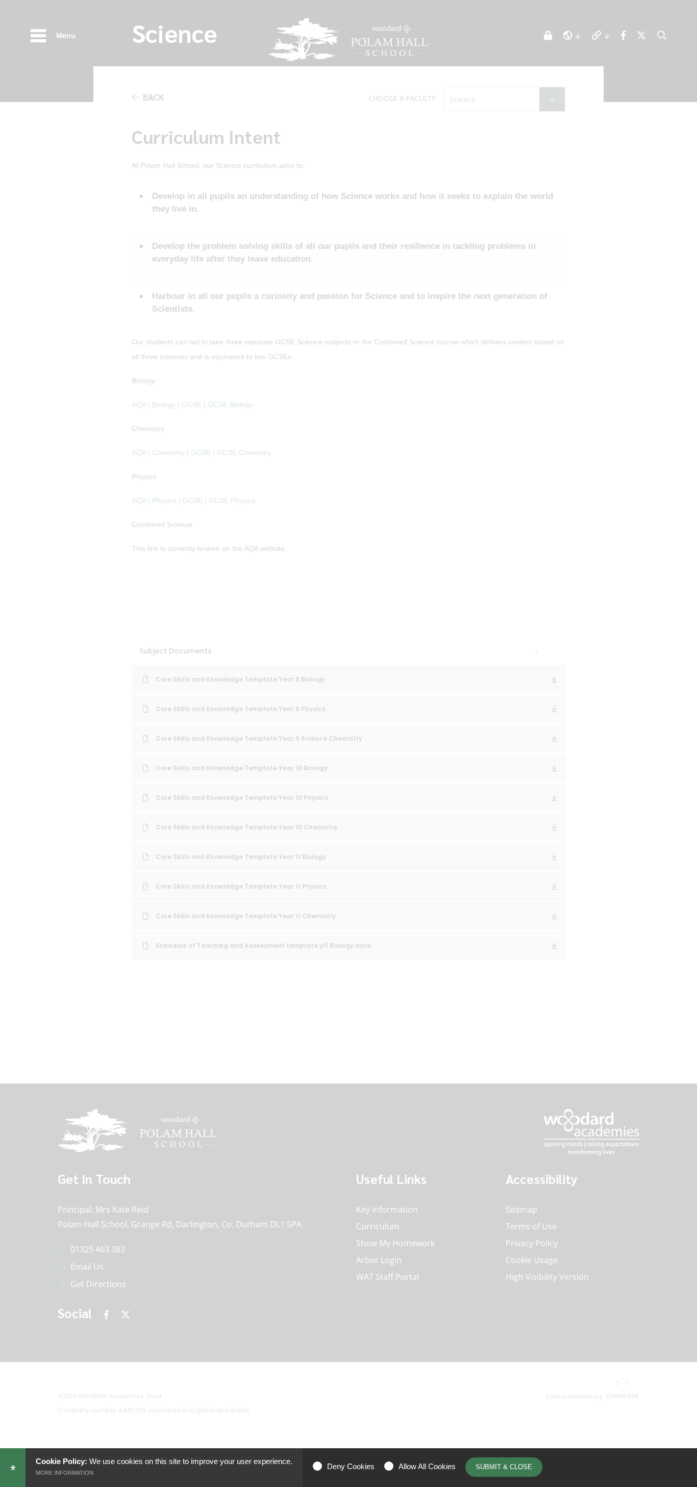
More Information (64, 1473)
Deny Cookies (351, 1466)
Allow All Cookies (427, 1466)
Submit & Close (504, 1467)
